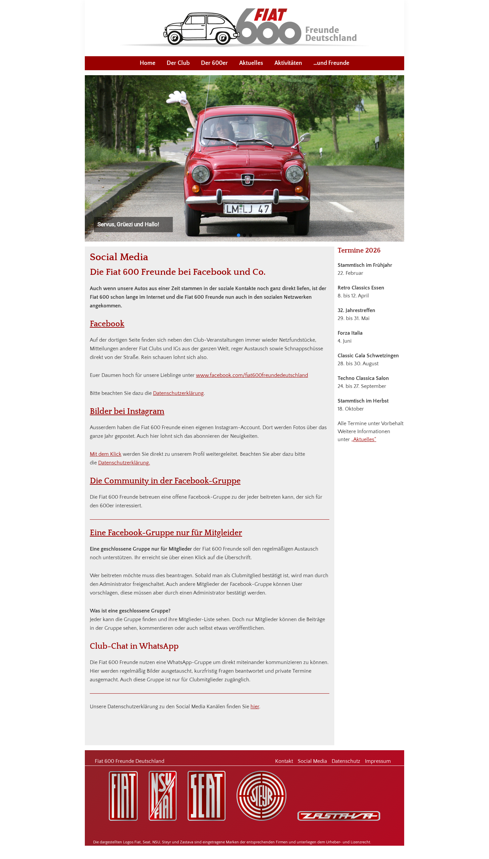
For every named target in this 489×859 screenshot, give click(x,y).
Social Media (312, 761)
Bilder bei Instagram (127, 411)
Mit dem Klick (105, 454)
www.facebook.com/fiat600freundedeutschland (252, 375)
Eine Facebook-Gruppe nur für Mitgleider (166, 533)
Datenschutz (346, 761)
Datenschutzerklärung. (124, 463)
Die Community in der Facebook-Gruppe (165, 481)
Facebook (107, 324)
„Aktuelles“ (363, 439)
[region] (244, 158)
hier (254, 707)
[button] (238, 235)
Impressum (378, 761)
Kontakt (284, 761)
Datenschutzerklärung (178, 393)
